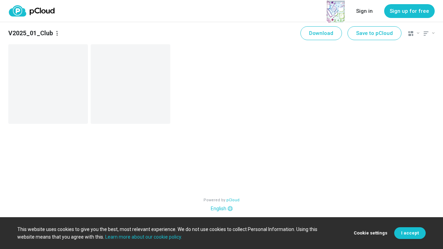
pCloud (232, 200)
